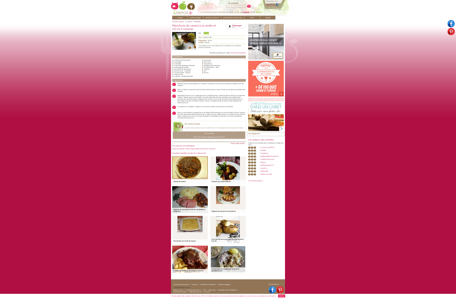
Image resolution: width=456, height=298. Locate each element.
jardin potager (195, 18)
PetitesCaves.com (195, 292)
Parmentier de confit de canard (184, 241)
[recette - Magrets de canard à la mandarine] (228, 203)
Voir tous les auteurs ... (256, 181)
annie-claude (266, 174)
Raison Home (178, 290)
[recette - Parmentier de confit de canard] (190, 232)
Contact (194, 284)
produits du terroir (212, 18)
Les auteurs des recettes (261, 139)
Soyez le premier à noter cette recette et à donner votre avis (193, 149)
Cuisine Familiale (267, 159)
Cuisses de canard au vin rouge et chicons (188, 271)
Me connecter (270, 4)
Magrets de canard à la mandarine (223, 211)
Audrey (263, 150)
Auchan (207, 292)
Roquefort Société (180, 292)
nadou (263, 162)
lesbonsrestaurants (269, 156)
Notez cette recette (238, 143)
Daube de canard (179, 181)
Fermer (281, 296)
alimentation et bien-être (232, 18)
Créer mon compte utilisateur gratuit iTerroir (209, 137)
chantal (263, 168)
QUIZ (252, 18)
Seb (204, 290)
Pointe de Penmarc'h (193, 290)
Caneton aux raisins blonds (221, 181)
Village (267, 18)
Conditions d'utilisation (208, 284)
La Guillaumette (267, 147)
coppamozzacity (267, 165)
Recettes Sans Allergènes (227, 290)
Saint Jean (212, 290)
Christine (264, 171)
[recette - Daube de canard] (190, 178)
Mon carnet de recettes (192, 124)
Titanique (264, 153)
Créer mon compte (272, 6)
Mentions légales (224, 284)
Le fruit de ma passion (238, 53)
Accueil (175, 21)
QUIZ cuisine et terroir (181, 284)
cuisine (180, 18)
